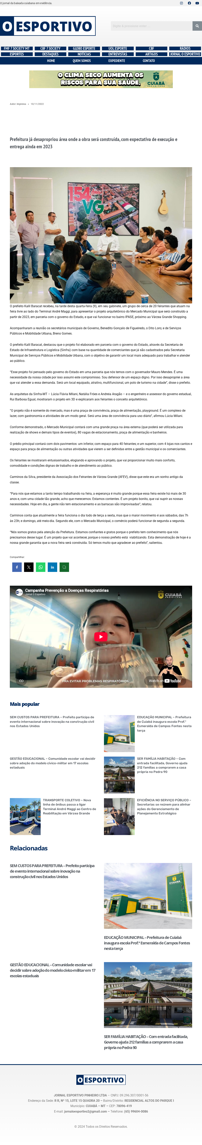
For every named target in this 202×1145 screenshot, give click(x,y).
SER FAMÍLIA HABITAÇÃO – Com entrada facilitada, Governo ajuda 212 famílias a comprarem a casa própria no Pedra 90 (146, 1042)
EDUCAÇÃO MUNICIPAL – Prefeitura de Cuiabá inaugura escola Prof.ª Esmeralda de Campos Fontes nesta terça (147, 943)
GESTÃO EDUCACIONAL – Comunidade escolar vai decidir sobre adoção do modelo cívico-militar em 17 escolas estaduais (52, 763)
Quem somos (82, 60)
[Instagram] (181, 3)
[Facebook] (189, 3)
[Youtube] (197, 3)
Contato (149, 60)
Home (51, 60)
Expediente (116, 60)
